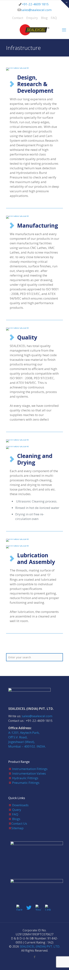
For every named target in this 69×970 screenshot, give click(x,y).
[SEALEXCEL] (34, 29)
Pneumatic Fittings (25, 782)
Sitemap (17, 828)
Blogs (16, 819)
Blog (44, 18)
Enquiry (32, 18)
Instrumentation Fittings (29, 769)
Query (16, 810)
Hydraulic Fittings (25, 778)
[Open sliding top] (65, 4)
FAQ (54, 18)
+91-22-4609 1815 (35, 4)
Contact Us (19, 823)
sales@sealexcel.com (36, 10)
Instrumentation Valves (29, 773)
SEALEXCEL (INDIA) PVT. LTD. (40, 946)
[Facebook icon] (34, 957)
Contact (17, 18)
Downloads (20, 805)
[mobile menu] (64, 29)
